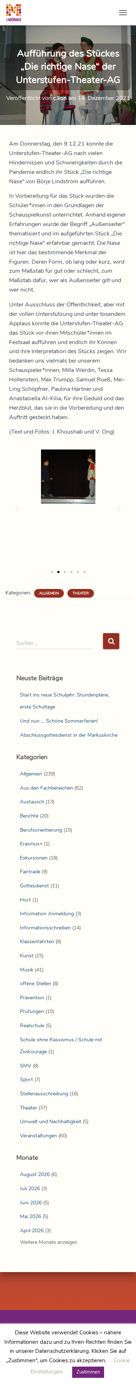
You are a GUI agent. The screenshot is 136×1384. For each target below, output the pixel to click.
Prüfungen (32, 1011)
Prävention (32, 997)
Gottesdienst (34, 885)
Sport (26, 1079)
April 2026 (32, 1230)
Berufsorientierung (41, 830)
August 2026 (35, 1174)
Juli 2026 (30, 1188)
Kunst (26, 955)
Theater (81, 593)
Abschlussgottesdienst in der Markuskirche (69, 735)
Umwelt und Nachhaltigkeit (50, 1121)
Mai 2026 (30, 1216)
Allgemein (49, 593)
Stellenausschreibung (44, 1093)
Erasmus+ (31, 843)
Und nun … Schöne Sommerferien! (59, 721)
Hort (25, 899)
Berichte (29, 815)
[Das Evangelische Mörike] (16, 13)
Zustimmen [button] (88, 1372)
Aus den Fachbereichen (46, 788)
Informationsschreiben (45, 927)
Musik (26, 969)
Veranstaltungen (38, 1135)
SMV (25, 1065)
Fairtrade (30, 871)
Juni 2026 (31, 1202)
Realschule (32, 1025)
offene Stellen (35, 983)
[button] (17, 508)
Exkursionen (34, 857)
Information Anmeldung (47, 913)
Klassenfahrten (37, 941)
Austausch (32, 801)
